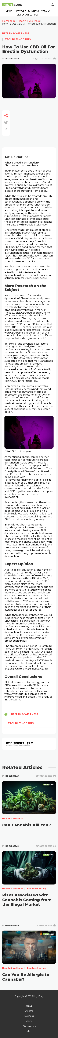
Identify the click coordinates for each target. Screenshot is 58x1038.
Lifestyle (20, 11)
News (9, 11)
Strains (45, 11)
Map (36, 15)
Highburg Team (10, 59)
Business (33, 11)
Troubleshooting (17, 39)
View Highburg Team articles (18, 745)
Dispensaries (24, 15)
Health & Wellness (15, 33)
